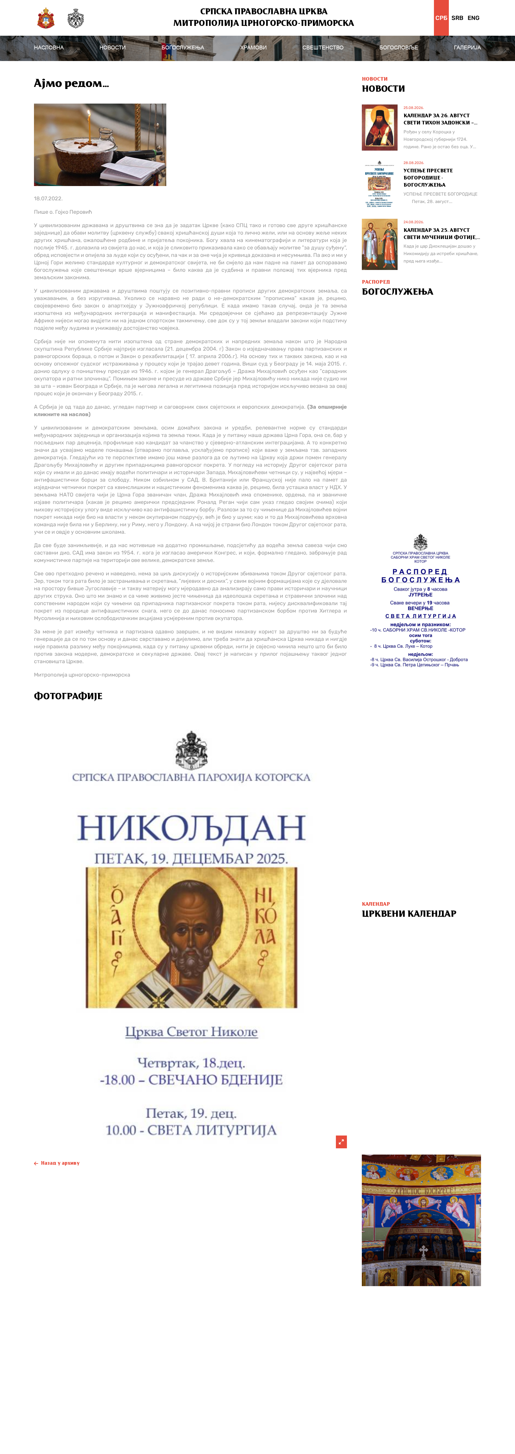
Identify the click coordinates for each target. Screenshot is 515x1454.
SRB (457, 17)
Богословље (398, 48)
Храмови (253, 48)
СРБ (441, 17)
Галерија (467, 48)
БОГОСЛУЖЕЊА (183, 48)
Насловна (49, 48)
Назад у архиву (60, 1163)
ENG (474, 17)
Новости (113, 48)
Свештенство (323, 48)
